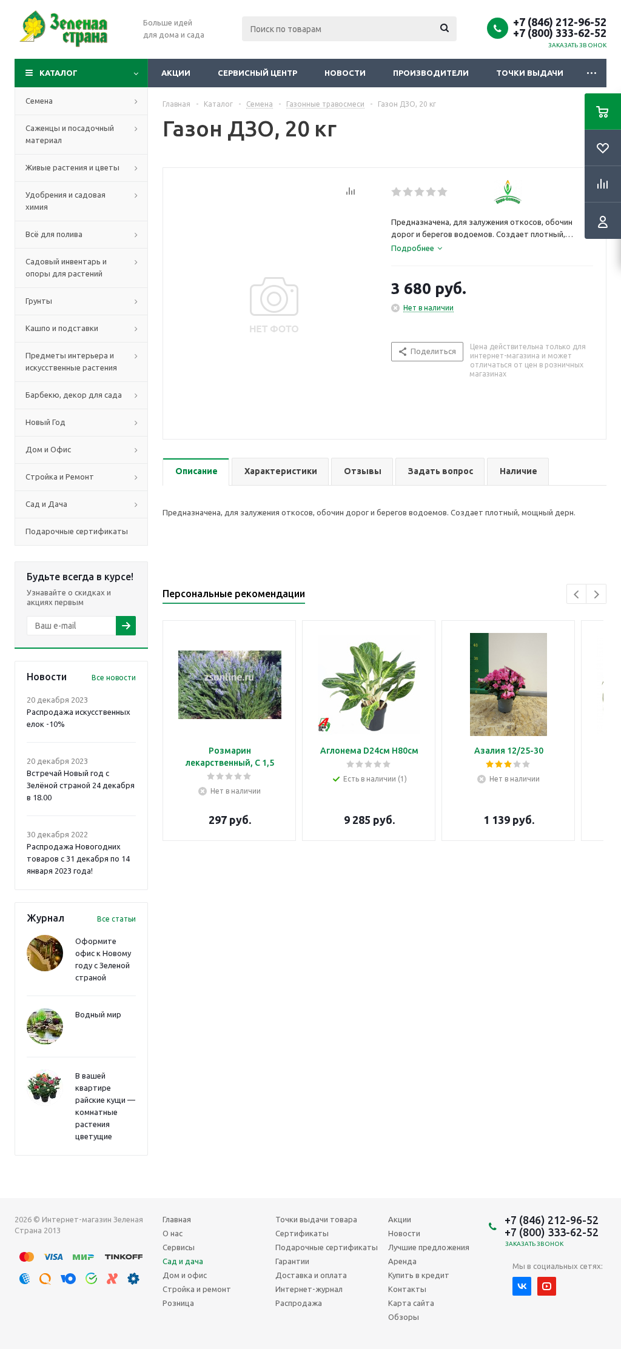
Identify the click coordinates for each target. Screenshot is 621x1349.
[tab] (416, 248)
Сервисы (179, 1247)
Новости (345, 73)
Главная (177, 1219)
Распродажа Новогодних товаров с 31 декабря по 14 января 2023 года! (78, 858)
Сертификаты (302, 1233)
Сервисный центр (257, 73)
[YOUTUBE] (546, 1286)
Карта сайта (411, 1303)
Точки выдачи (529, 73)
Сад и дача (183, 1261)
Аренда (402, 1261)
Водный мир (98, 1014)
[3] (420, 192)
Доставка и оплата (311, 1275)
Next (596, 594)
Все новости (114, 677)
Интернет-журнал (309, 1289)
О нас (173, 1233)
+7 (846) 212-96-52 (559, 21)
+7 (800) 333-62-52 (559, 32)
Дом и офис (185, 1275)
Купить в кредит (418, 1275)
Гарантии (292, 1261)
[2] (408, 192)
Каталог (58, 73)
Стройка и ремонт (197, 1289)
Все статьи (116, 919)
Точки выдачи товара (316, 1219)
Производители (431, 73)
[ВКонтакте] (521, 1286)
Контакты (407, 1289)
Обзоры (403, 1317)
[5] (443, 192)
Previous (577, 594)
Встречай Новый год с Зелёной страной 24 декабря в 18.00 (81, 785)
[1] (397, 192)
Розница (178, 1303)
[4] (431, 192)
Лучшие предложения (428, 1247)
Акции (175, 73)
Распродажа (298, 1303)
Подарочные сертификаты (326, 1247)
